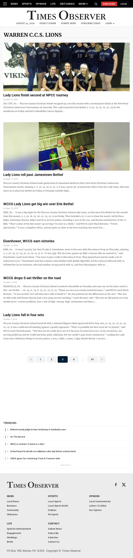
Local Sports (54, 501)
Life (53, 3)
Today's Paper (47, 23)
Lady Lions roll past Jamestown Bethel (33, 175)
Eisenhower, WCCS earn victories (28, 241)
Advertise (53, 537)
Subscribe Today (91, 23)
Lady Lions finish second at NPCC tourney (35, 95)
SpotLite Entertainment (19, 529)
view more (65, 465)
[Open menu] (5, 4)
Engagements (14, 533)
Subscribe (109, 4)
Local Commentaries (100, 501)
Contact (54, 523)
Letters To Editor (98, 505)
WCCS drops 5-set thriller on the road (32, 278)
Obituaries (67, 3)
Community (13, 510)
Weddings (12, 537)
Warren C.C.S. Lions (33, 35)
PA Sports (53, 514)
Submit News (68, 23)
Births (10, 541)
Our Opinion (95, 510)
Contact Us (54, 541)
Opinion (41, 3)
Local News (13, 501)
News (14, 3)
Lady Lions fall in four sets (23, 315)
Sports (27, 3)
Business (12, 505)
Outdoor (52, 510)
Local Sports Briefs (58, 505)
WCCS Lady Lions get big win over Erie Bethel (38, 204)
